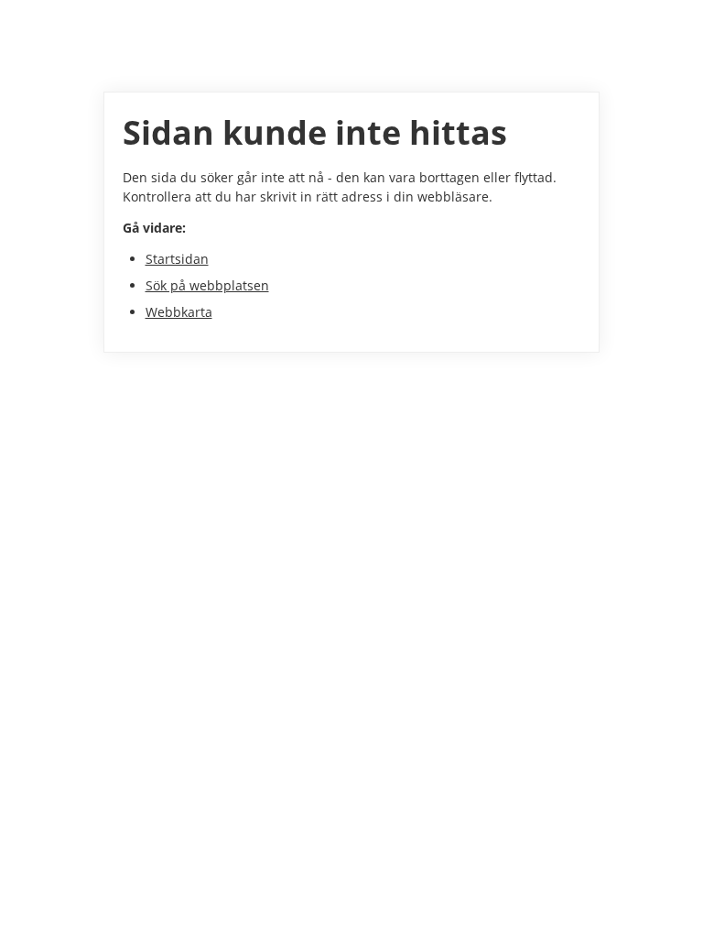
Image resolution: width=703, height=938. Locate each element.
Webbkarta (179, 312)
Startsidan (177, 258)
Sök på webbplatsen (207, 285)
